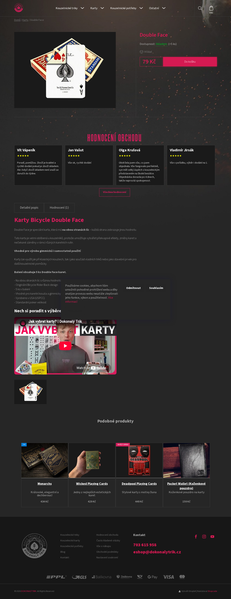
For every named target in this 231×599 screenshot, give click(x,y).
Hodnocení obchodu (107, 535)
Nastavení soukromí (107, 557)
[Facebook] (196, 536)
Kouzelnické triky (69, 535)
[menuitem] (70, 8)
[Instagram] (204, 536)
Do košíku (190, 62)
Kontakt (64, 557)
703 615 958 (144, 545)
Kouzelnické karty (70, 540)
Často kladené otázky (108, 540)
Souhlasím (156, 288)
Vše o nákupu (103, 546)
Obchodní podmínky (107, 552)
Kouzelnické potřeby (71, 546)
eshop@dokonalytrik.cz (157, 552)
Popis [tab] (29, 208)
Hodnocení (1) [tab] (59, 207)
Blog (62, 552)
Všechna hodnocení (114, 192)
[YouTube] (212, 536)
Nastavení (75, 311)
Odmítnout (133, 288)
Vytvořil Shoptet (189, 591)
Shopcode (212, 591)
